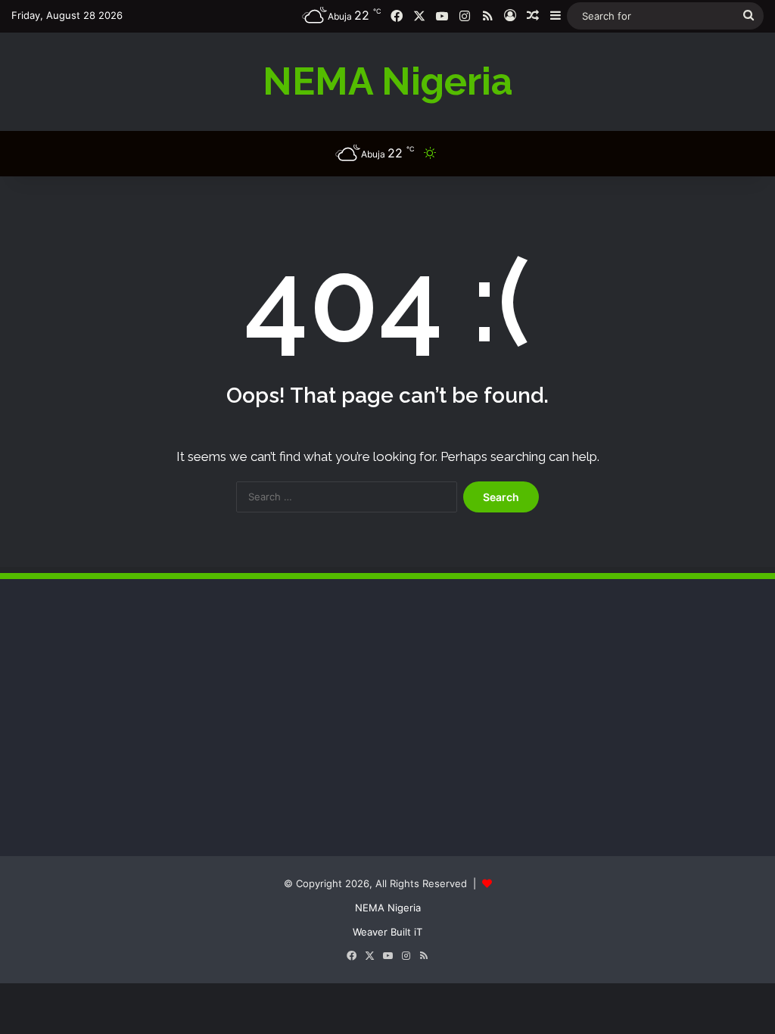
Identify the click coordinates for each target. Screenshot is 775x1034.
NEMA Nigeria (388, 908)
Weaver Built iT (387, 932)
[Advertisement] (124, 730)
